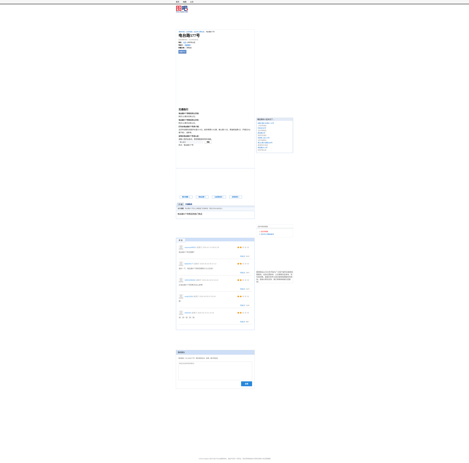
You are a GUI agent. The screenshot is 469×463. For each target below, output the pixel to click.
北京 (184, 42)
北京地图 (189, 32)
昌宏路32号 (261, 133)
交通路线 (188, 204)
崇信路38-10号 (262, 148)
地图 (184, 2)
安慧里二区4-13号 (264, 138)
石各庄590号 (262, 128)
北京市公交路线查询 (267, 234)
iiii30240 (188, 313)
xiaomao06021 (190, 247)
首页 (177, 2)
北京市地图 (264, 231)
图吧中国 (182, 32)
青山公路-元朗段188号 (265, 143)
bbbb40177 (189, 264)
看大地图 (186, 197)
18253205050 (190, 280)
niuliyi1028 (189, 296)
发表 (246, 384)
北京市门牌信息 (199, 32)
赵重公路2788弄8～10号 (266, 123)
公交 (191, 2)
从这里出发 (218, 197)
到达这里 (202, 197)
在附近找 (235, 197)
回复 (241, 256)
